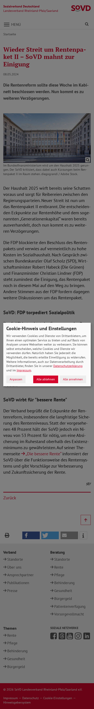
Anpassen (16, 379)
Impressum (24, 370)
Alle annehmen (73, 379)
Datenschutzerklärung (68, 366)
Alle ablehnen (46, 379)
